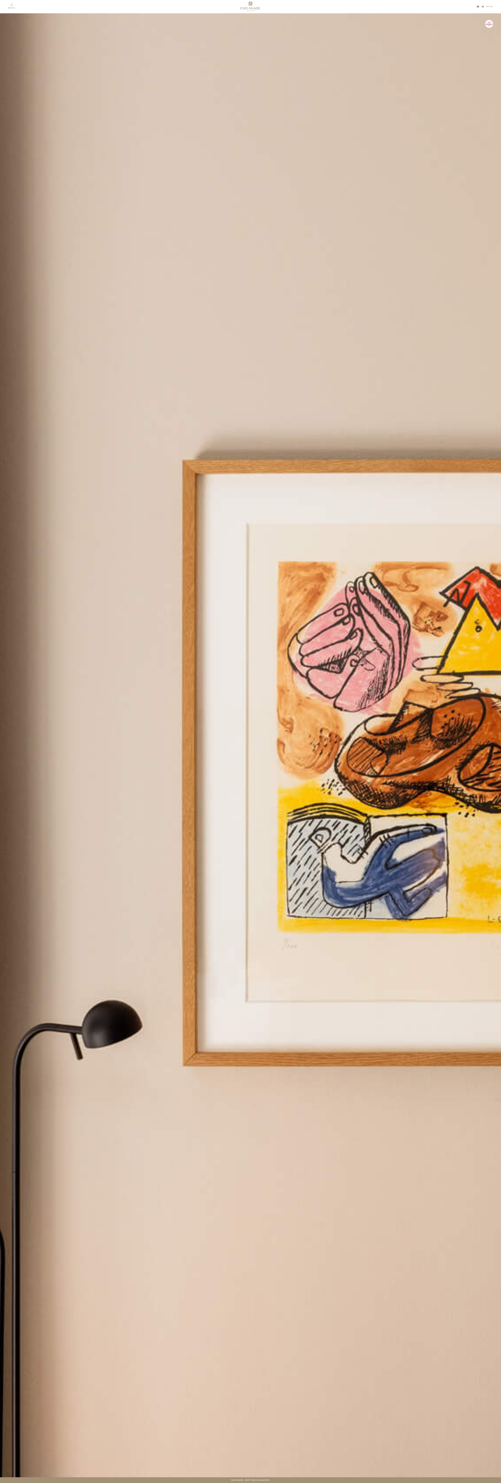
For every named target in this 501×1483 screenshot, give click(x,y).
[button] (88, 7)
